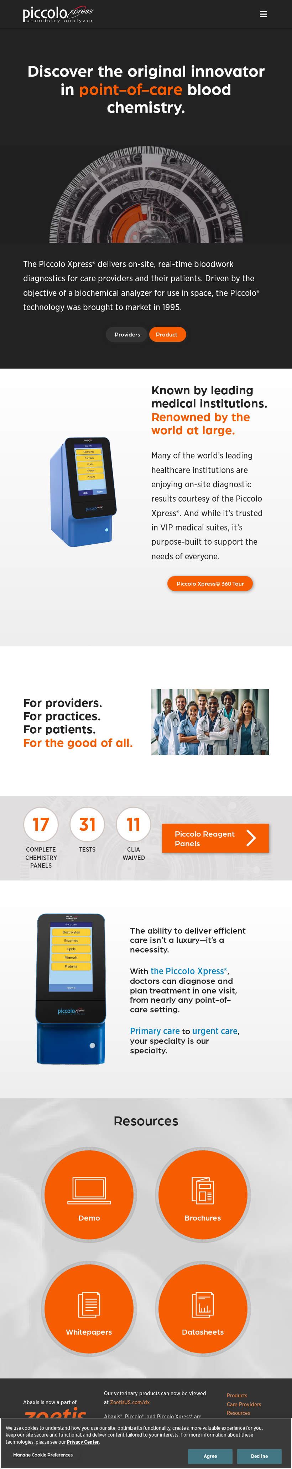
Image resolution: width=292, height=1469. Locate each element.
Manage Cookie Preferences (43, 1455)
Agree (210, 1456)
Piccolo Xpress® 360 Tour (210, 583)
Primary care (155, 1031)
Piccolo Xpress (58, 14)
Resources (238, 1413)
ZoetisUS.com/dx (130, 1402)
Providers (127, 334)
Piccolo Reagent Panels (205, 838)
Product (166, 334)
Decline (259, 1456)
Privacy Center (83, 1442)
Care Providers (244, 1404)
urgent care (215, 1031)
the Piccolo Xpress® (189, 971)
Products (237, 1395)
